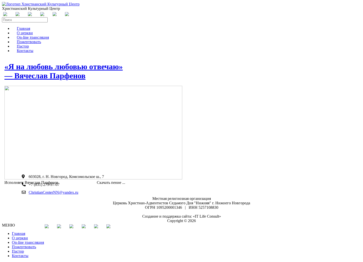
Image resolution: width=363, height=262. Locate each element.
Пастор (18, 251)
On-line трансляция (28, 242)
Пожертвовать (24, 247)
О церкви (20, 238)
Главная (18, 233)
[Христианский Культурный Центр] (41, 4)
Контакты (25, 51)
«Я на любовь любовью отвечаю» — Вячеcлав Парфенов (63, 71)
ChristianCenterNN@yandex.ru (53, 192)
